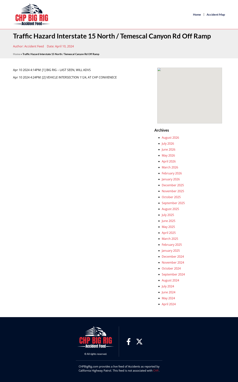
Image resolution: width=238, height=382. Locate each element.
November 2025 (173, 191)
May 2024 (168, 298)
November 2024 (173, 262)
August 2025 (170, 209)
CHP (156, 370)
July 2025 (168, 215)
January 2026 (171, 179)
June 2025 (168, 221)
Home (197, 14)
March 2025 (170, 239)
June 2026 (168, 149)
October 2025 (171, 197)
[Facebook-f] (129, 341)
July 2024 (168, 286)
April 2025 (169, 233)
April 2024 (169, 304)
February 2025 (172, 245)
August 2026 (170, 138)
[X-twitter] (139, 341)
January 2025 (171, 251)
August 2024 (170, 280)
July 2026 (168, 143)
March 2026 (170, 167)
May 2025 (168, 227)
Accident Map (216, 14)
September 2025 (173, 203)
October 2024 (171, 268)
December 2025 (173, 185)
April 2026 (169, 161)
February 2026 (172, 173)
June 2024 (168, 292)
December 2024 (173, 256)
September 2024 (173, 274)
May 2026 (168, 155)
